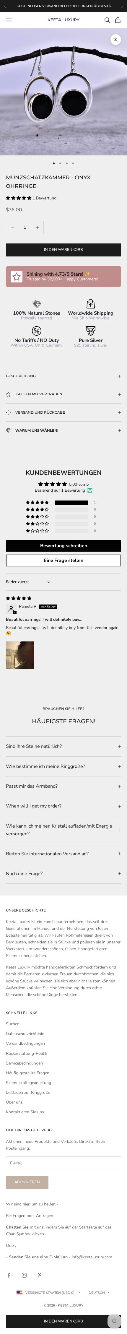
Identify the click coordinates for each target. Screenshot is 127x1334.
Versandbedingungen (25, 1043)
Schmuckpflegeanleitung (28, 1083)
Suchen (12, 1024)
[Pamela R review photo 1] (20, 655)
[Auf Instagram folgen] (24, 1275)
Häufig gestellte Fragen (27, 1073)
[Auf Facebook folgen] (9, 1275)
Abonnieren (27, 1182)
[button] (19, 198)
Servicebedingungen (24, 1063)
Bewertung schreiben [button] (63, 545)
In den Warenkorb (63, 249)
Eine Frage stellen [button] (63, 560)
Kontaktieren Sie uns (25, 1112)
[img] (18, 598)
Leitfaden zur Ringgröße (28, 1092)
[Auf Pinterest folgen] (40, 1275)
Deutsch (97, 1293)
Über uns (14, 1102)
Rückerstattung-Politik (26, 1053)
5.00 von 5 (79, 484)
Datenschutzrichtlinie (25, 1033)
